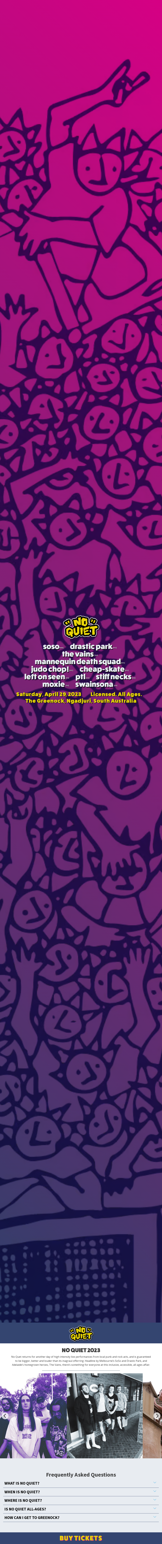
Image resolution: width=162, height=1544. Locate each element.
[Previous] (5, 1415)
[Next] (156, 1415)
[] (61, 647)
